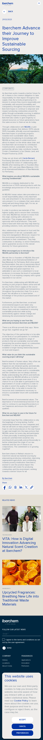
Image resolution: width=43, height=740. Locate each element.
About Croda (7, 666)
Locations (6, 663)
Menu (39, 3)
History (5, 660)
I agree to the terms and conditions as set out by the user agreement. (21, 641)
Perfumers (25, 666)
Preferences (22, 733)
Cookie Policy (21, 700)
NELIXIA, (27, 127)
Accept (22, 720)
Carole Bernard (28, 158)
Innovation (26, 663)
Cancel (22, 726)
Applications (26, 660)
